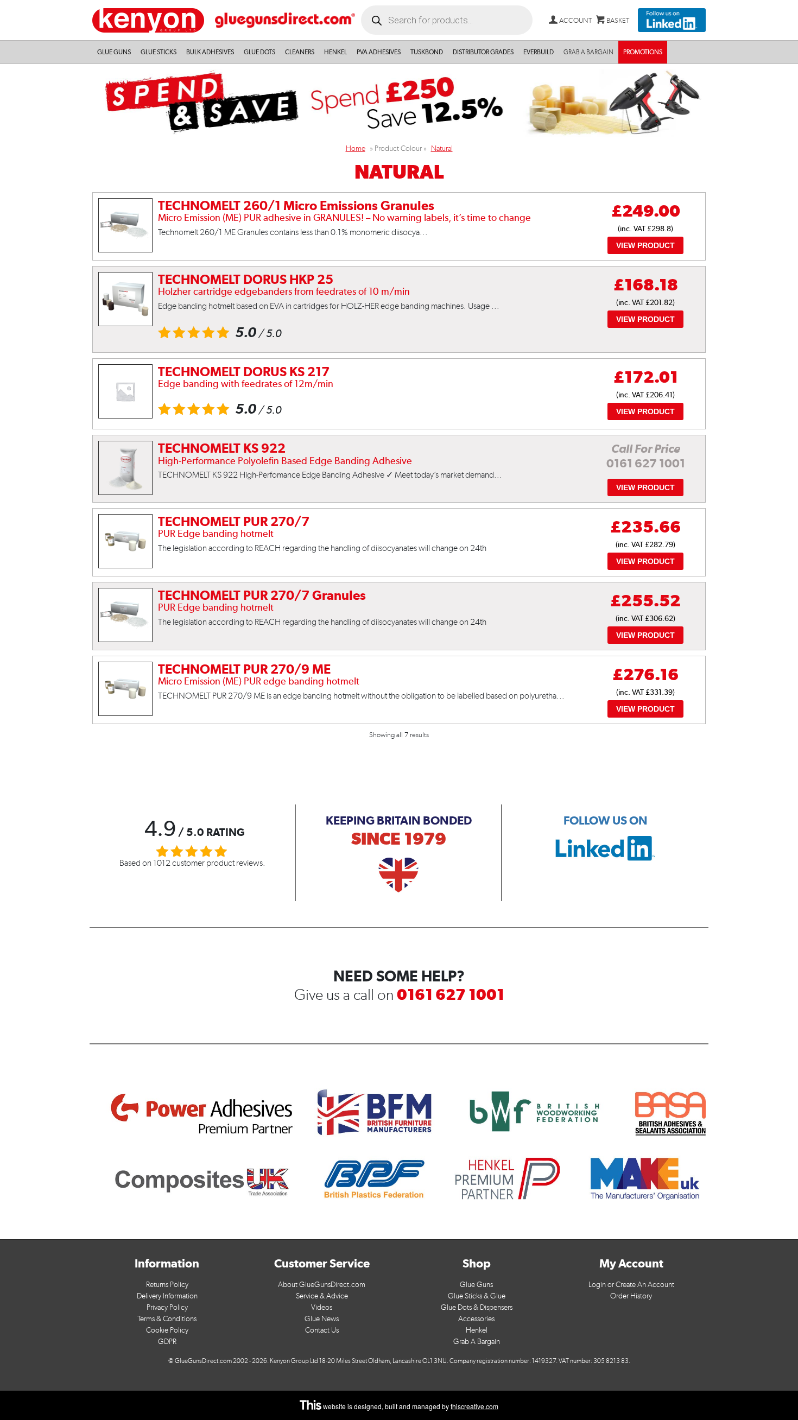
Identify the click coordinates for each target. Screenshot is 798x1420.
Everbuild (538, 52)
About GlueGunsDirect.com (321, 1284)
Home (355, 148)
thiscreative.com (474, 1406)
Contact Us (322, 1330)
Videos (321, 1307)
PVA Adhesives (379, 52)
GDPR (167, 1341)
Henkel (335, 52)
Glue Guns (114, 52)
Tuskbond (426, 52)
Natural (442, 148)
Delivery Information (167, 1296)
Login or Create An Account (631, 1284)
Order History (631, 1296)
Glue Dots (259, 52)
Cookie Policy (167, 1330)
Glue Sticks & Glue (476, 1296)
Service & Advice (322, 1296)
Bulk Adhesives (210, 52)
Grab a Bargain (588, 52)
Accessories (476, 1318)
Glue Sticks (158, 52)
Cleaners (299, 52)
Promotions (642, 52)
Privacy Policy (167, 1307)
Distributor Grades (483, 52)
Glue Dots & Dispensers (476, 1307)
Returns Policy (167, 1284)
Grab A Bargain (476, 1341)
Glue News (322, 1318)
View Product (645, 245)
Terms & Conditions (167, 1318)
